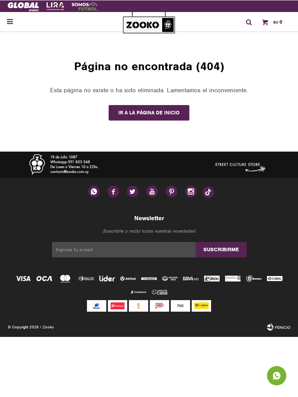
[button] (248, 21)
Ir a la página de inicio (149, 112)
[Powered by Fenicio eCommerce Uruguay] (278, 327)
